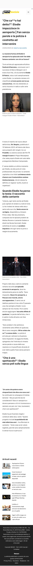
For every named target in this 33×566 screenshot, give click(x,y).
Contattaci (16, 549)
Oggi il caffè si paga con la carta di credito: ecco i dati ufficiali (19, 517)
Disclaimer (16, 561)
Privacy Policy (8, 561)
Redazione (23, 561)
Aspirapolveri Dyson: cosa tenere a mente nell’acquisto (18, 466)
